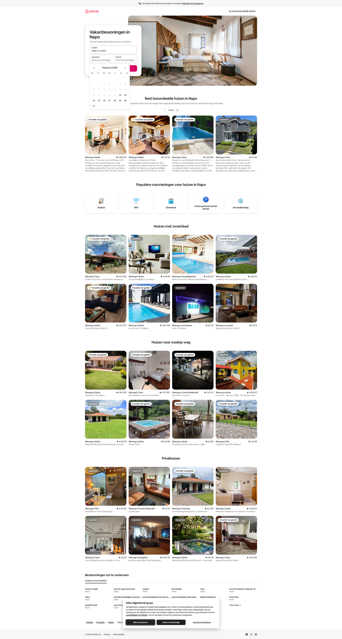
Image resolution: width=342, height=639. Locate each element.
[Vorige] (165, 110)
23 (125, 95)
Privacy (107, 634)
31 (94, 106)
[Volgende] (177, 110)
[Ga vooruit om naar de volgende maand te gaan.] (125, 68)
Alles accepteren (140, 622)
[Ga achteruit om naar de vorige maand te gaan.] (94, 68)
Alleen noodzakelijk (171, 622)
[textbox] (101, 60)
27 (109, 100)
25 (99, 100)
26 (104, 100)
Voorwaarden (118, 634)
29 (120, 100)
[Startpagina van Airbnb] (92, 11)
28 (115, 100)
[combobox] (113, 50)
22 (120, 95)
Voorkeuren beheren (202, 622)
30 (125, 100)
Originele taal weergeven (192, 3)
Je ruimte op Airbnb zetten (242, 11)
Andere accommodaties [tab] (96, 580)
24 (94, 100)
